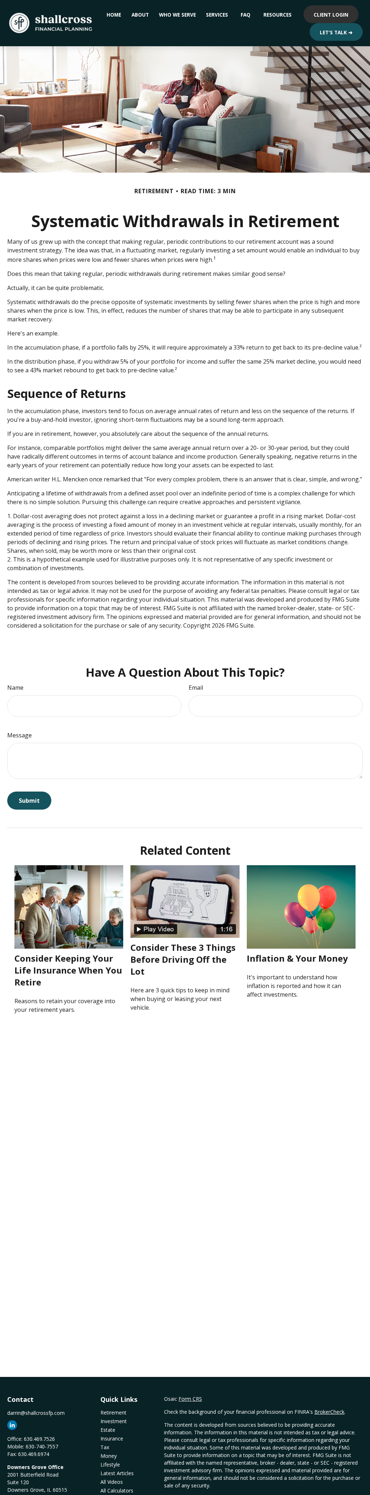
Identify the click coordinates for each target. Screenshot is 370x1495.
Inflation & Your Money (297, 958)
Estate (107, 1429)
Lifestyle (110, 1464)
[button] (113, 14)
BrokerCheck (329, 1411)
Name (15, 688)
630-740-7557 (42, 1446)
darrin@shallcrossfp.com (36, 1412)
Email (196, 688)
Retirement (113, 1412)
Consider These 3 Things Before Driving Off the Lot (183, 959)
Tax (104, 1447)
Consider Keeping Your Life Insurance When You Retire (68, 970)
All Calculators (116, 1490)
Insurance (111, 1438)
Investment (113, 1421)
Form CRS (190, 1398)
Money (108, 1455)
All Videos (111, 1481)
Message (19, 735)
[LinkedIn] (12, 1425)
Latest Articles (117, 1473)
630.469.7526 (39, 1438)
